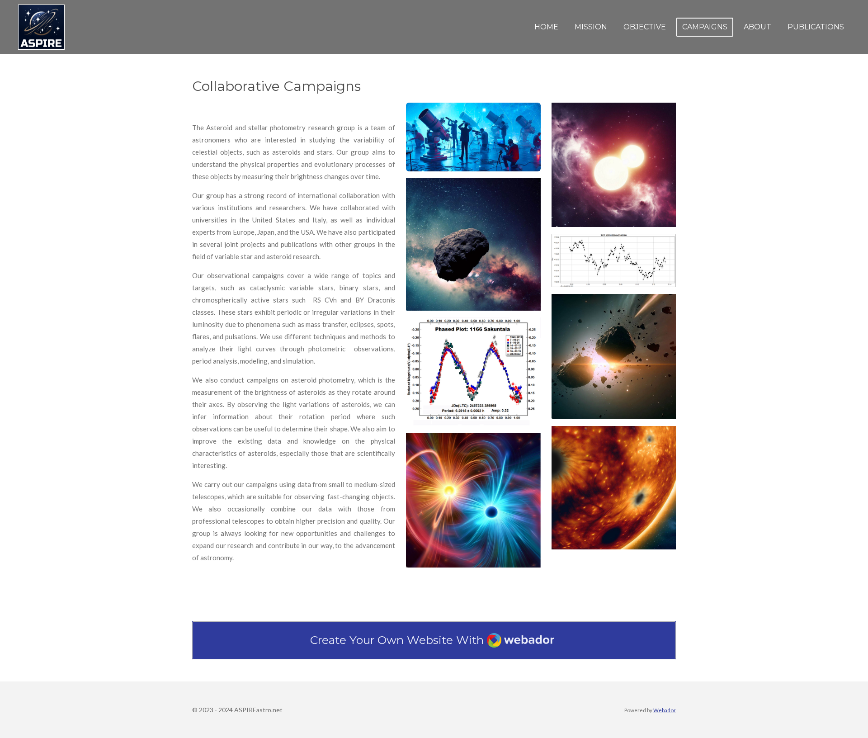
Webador (664, 710)
